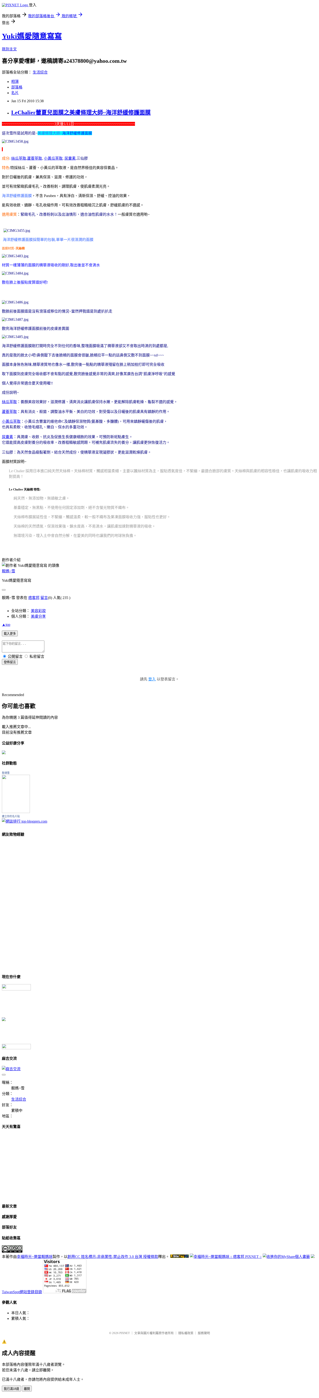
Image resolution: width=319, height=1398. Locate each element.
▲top (6, 625)
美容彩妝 (38, 611)
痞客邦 (33, 598)
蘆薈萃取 (9, 412)
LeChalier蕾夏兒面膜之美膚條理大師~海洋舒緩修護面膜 (81, 112)
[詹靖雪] (16, 812)
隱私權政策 (185, 1333)
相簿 (15, 82)
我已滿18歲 (11, 1389)
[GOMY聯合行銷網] (16, 989)
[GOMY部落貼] (4, 1020)
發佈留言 (10, 662)
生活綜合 (40, 72)
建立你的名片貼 (11, 816)
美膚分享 (38, 616)
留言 (44, 598)
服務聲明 (204, 1333)
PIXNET (124, 1333)
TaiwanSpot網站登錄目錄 (22, 1292)
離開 (27, 1389)
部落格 (16, 87)
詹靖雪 (6, 772)
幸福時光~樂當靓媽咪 (35, 1257)
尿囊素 (7, 437)
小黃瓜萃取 (11, 421)
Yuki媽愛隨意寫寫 (32, 36)
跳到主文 (9, 49)
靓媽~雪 (8, 571)
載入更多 (10, 633)
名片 (15, 93)
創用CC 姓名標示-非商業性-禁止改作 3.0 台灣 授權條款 (112, 1257)
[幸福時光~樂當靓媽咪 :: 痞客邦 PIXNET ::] (226, 1257)
